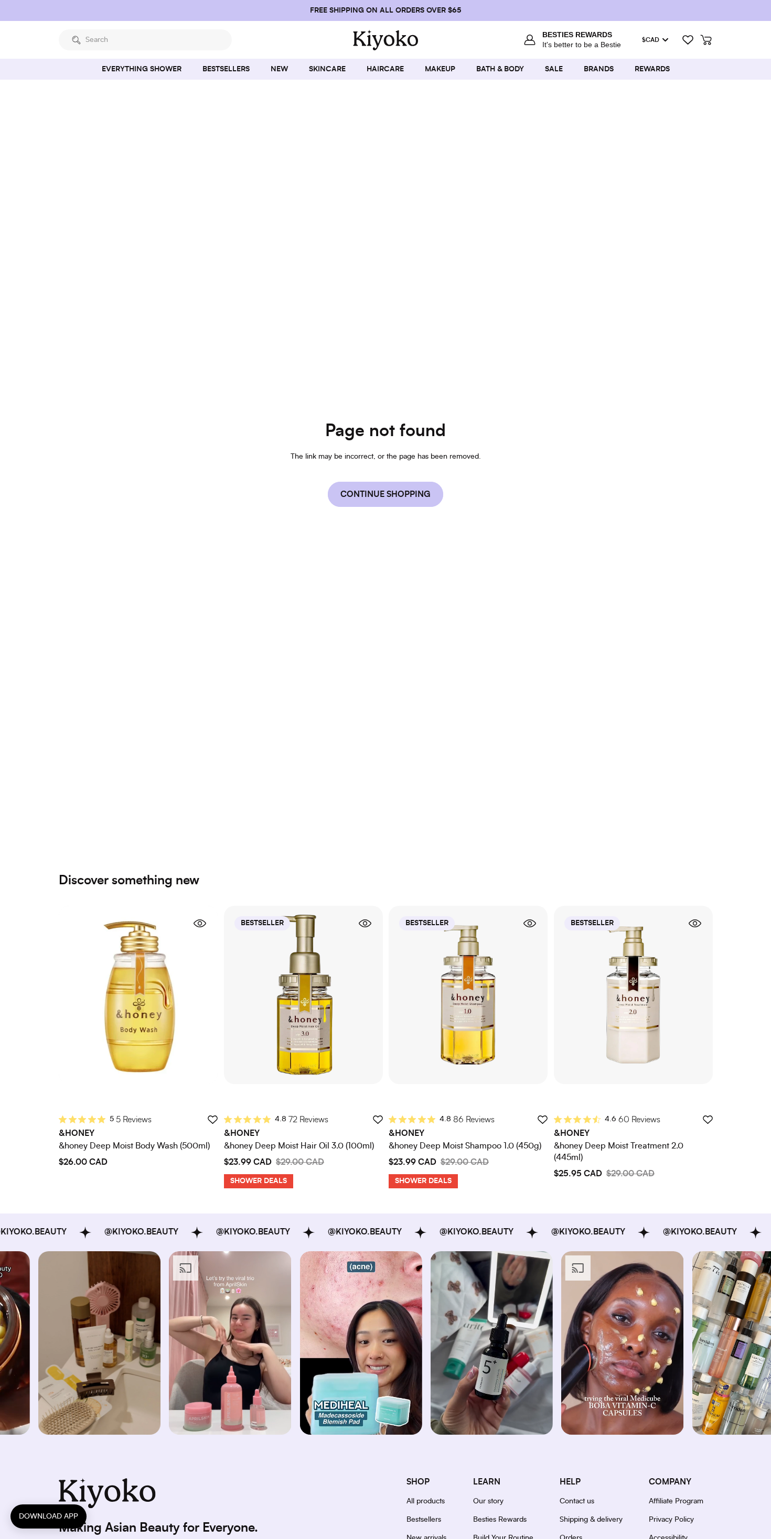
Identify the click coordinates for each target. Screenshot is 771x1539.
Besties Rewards (500, 1519)
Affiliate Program (676, 1501)
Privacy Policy (671, 1519)
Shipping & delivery (591, 1519)
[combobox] (145, 39)
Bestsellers (423, 1519)
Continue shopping (385, 494)
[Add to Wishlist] (212, 1119)
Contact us (577, 1501)
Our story (488, 1501)
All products (425, 1501)
